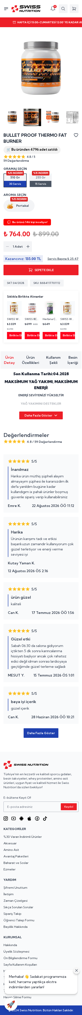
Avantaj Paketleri (15, 856)
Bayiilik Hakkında (15, 927)
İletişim (8, 894)
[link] (14, 320)
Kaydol (68, 806)
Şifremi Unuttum (15, 888)
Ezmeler (9, 869)
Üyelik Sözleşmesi (16, 951)
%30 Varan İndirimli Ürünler (22, 837)
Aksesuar (10, 843)
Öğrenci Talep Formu (18, 920)
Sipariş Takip (12, 914)
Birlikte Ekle (15, 335)
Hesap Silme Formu (17, 997)
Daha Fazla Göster (38, 415)
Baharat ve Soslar (15, 863)
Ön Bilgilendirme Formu (20, 958)
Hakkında (10, 945)
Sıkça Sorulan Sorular (18, 907)
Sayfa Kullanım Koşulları (20, 965)
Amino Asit (11, 850)
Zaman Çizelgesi (15, 901)
